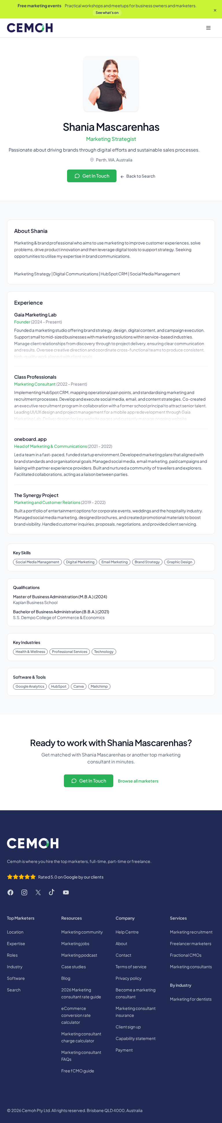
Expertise (16, 943)
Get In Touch (95, 176)
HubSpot (58, 686)
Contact (123, 955)
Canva (78, 686)
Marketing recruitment (191, 931)
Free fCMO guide (77, 1070)
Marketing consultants (191, 966)
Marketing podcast (79, 955)
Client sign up (128, 1026)
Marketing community (82, 931)
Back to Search (140, 175)
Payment (124, 1049)
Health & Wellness (30, 651)
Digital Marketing (80, 562)
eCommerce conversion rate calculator (76, 1015)
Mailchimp (99, 686)
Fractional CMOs (185, 955)
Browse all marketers (138, 780)
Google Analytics (30, 686)
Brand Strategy (147, 562)
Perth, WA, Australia (114, 159)
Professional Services (69, 651)
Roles (12, 955)
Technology (104, 651)
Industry (15, 966)
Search (14, 989)
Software (16, 978)
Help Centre (127, 931)
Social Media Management (37, 562)
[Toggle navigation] (208, 27)
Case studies (73, 966)
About (121, 943)
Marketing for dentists (191, 999)
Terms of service (131, 966)
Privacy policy (129, 978)
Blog (65, 978)
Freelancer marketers (190, 943)
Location (15, 931)
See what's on (107, 12)
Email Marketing (114, 562)
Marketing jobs (75, 943)
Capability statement (136, 1038)
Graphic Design (179, 562)
